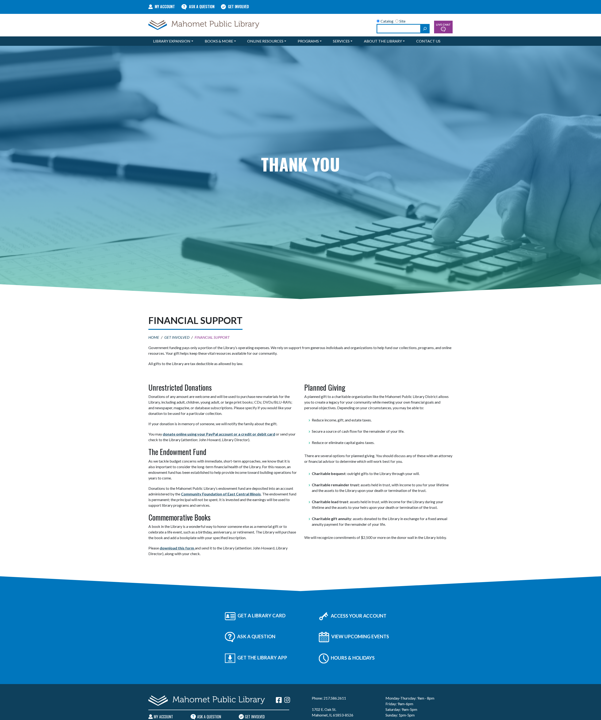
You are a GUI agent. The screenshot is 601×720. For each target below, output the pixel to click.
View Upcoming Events (359, 636)
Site (402, 21)
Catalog (387, 21)
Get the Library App (261, 657)
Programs (308, 41)
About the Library (383, 41)
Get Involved (238, 6)
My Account (165, 6)
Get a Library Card (261, 615)
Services (341, 41)
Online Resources (265, 41)
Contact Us (428, 41)
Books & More (219, 41)
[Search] (425, 28)
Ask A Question (202, 6)
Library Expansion (171, 41)
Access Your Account (358, 616)
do (162, 548)
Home (153, 337)
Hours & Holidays (352, 658)
